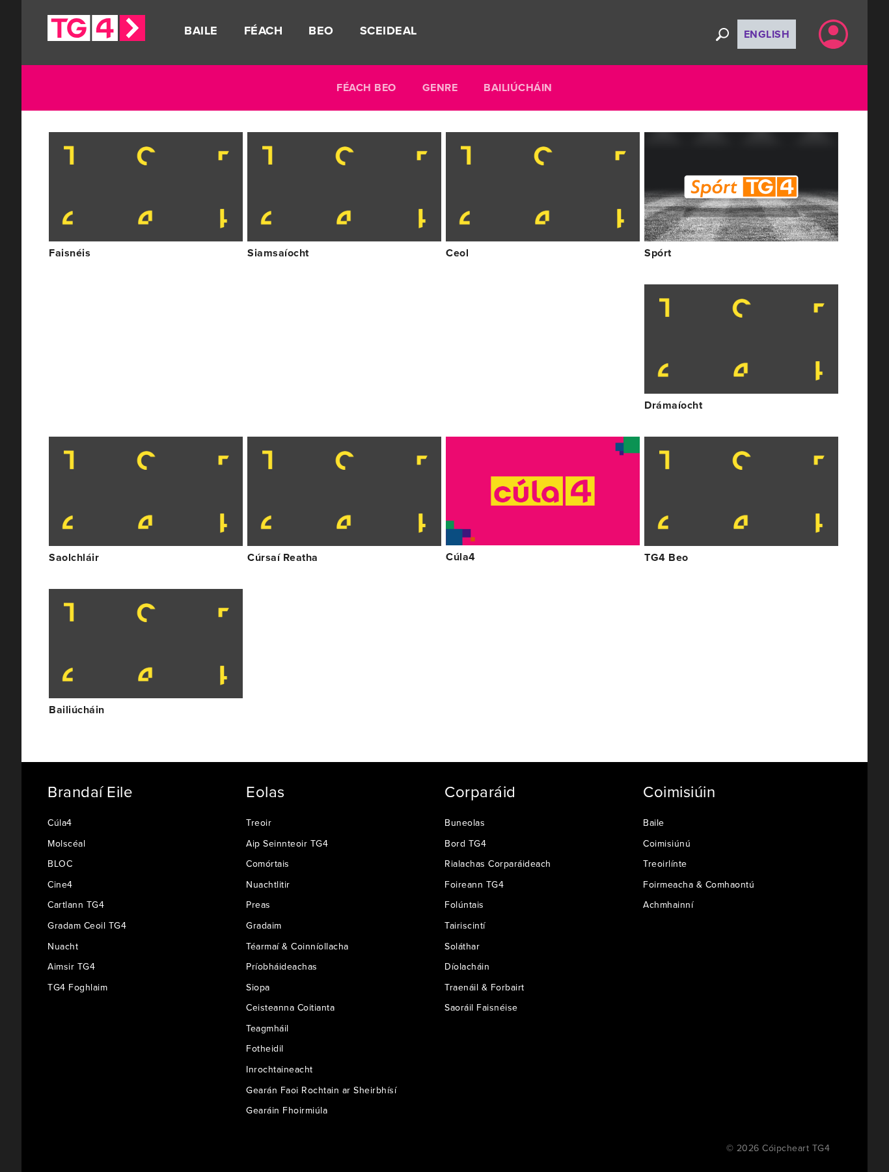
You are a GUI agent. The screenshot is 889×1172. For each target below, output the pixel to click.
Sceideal (388, 30)
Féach (263, 30)
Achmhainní (668, 904)
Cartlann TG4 (76, 904)
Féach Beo (366, 87)
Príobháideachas (282, 966)
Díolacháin (466, 966)
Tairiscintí (465, 925)
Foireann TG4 (474, 884)
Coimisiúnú (667, 843)
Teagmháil (267, 1028)
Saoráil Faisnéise (481, 1007)
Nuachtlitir (268, 884)
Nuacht (63, 946)
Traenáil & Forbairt (484, 987)
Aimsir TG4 (71, 966)
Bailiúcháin (518, 87)
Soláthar (462, 946)
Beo (321, 30)
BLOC (60, 863)
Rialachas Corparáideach (497, 863)
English (767, 34)
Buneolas (464, 822)
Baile (201, 30)
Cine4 (60, 884)
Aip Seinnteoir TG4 (287, 843)
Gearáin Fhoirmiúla (286, 1110)
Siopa (258, 987)
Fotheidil (265, 1048)
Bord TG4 (465, 843)
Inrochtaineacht (279, 1069)
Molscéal (66, 843)
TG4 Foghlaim (77, 987)
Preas (258, 904)
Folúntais (464, 904)
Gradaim (264, 925)
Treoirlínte (665, 863)
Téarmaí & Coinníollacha (297, 946)
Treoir (258, 822)
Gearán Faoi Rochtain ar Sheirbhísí (321, 1090)
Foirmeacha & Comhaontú (698, 884)
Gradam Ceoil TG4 (87, 925)
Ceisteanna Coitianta (290, 1007)
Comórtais (268, 863)
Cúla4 (60, 822)
